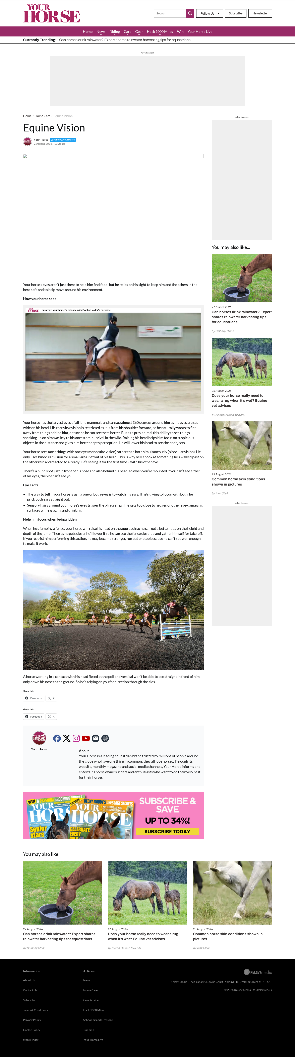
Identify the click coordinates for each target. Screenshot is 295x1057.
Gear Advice (91, 1000)
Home (88, 31)
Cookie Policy (31, 1030)
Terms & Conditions (35, 1010)
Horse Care (42, 116)
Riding (115, 31)
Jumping (88, 1030)
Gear (139, 31)
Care (127, 31)
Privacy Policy (32, 1020)
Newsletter (260, 13)
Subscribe (235, 13)
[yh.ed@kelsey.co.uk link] (95, 738)
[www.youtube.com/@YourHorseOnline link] (86, 738)
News (101, 31)
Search (190, 13)
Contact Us (30, 990)
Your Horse (41, 139)
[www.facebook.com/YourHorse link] (57, 738)
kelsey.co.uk (264, 989)
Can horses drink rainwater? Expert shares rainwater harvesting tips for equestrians (124, 40)
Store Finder (31, 1039)
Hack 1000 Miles (160, 31)
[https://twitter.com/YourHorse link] (66, 738)
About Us (29, 980)
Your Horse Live (200, 31)
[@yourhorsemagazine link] (76, 738)
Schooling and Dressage (98, 1020)
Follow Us (207, 13)
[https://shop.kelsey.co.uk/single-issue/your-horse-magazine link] (105, 738)
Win (180, 31)
